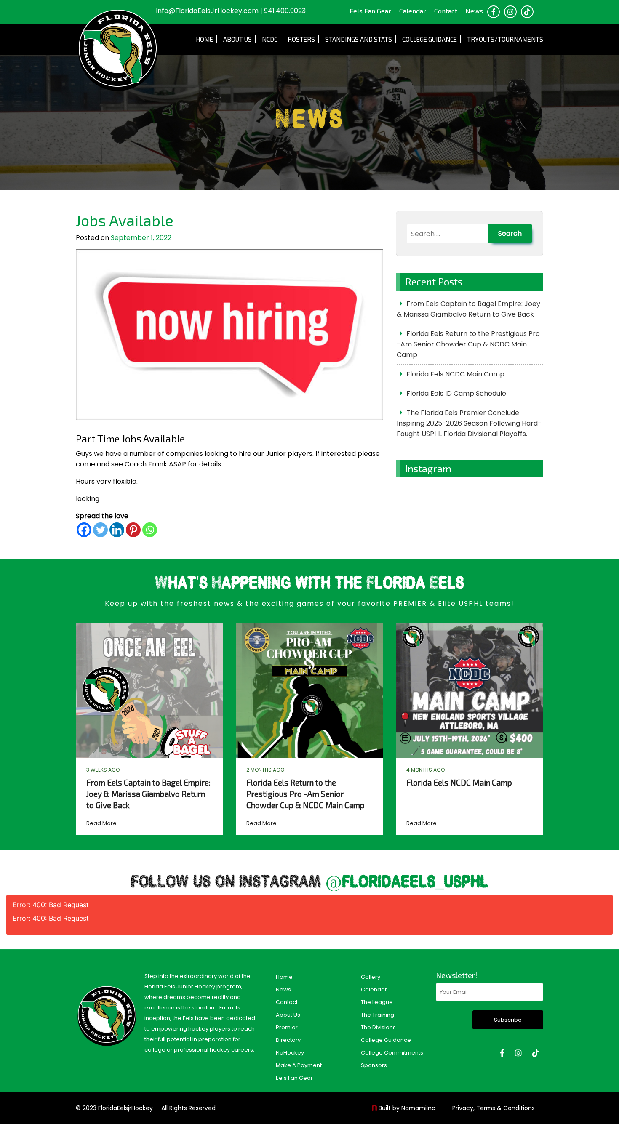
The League (377, 1002)
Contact (445, 11)
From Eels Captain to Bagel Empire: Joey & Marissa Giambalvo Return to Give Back (468, 309)
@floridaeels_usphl (407, 883)
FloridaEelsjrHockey (125, 1108)
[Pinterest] (133, 529)
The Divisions (378, 1027)
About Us (237, 39)
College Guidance (429, 39)
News (474, 11)
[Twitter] (100, 529)
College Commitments (392, 1053)
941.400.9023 (285, 11)
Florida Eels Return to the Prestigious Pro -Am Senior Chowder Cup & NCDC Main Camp (468, 344)
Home (204, 39)
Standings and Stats (358, 39)
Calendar (412, 11)
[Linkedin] (116, 529)
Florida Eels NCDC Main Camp (455, 374)
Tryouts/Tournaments (505, 39)
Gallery (370, 977)
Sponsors (374, 1065)
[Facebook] (84, 529)
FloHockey (290, 1053)
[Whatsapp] (149, 529)
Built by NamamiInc (407, 1108)
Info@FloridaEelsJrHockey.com (207, 11)
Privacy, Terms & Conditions (493, 1108)
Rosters (301, 39)
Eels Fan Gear (370, 11)
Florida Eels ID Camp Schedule (456, 393)
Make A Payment (299, 1065)
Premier (287, 1027)
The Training (377, 1015)
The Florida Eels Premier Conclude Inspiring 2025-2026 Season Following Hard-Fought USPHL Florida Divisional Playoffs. (469, 423)
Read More (101, 823)
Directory (288, 1040)
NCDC (269, 39)
